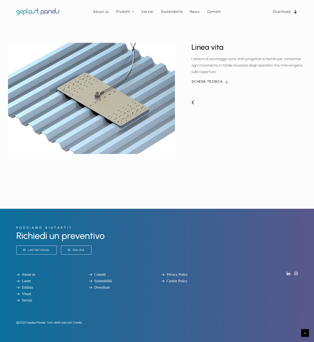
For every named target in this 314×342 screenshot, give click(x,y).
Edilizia (79, 250)
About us (101, 11)
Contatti (214, 11)
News (195, 11)
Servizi (147, 11)
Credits (77, 322)
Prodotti (123, 11)
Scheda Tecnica (207, 82)
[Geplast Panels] (38, 11)
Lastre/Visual (39, 250)
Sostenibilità (172, 11)
